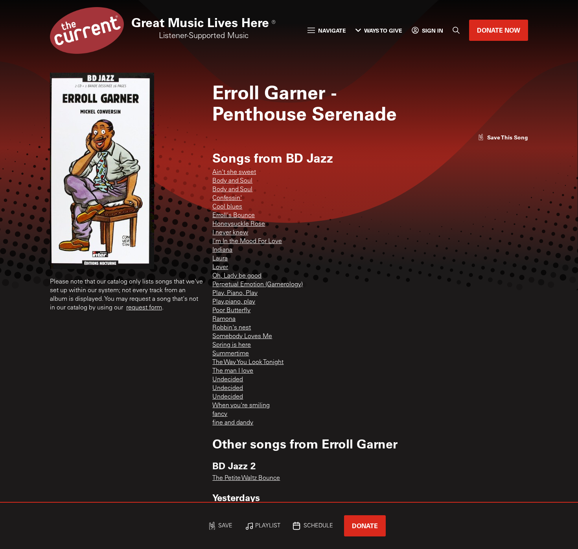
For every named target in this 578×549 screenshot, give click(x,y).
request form (144, 308)
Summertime (230, 354)
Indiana (222, 250)
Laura (220, 259)
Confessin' (227, 198)
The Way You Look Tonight (247, 362)
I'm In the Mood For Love (247, 241)
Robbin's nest (231, 328)
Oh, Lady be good (236, 276)
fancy (219, 414)
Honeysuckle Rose (238, 224)
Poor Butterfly (231, 310)
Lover (220, 267)
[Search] (456, 30)
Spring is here (231, 345)
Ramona (224, 319)
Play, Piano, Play (235, 293)
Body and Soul (232, 181)
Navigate (332, 30)
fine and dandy (232, 423)
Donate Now (498, 30)
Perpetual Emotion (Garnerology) (257, 285)
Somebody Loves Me (242, 336)
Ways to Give (383, 30)
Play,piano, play (233, 302)
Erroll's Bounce (233, 215)
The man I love (232, 371)
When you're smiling (241, 406)
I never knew (230, 233)
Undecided (227, 380)
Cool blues (227, 207)
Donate (365, 526)
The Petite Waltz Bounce (246, 478)
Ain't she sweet (234, 172)
